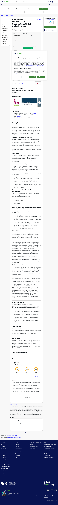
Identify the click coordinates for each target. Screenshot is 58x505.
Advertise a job (18, 459)
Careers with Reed (47, 455)
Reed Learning (47, 450)
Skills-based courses (4, 468)
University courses (39, 12)
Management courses (11, 437)
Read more (27, 38)
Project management (9, 15)
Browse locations (18, 453)
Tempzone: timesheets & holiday (50, 444)
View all (26, 432)
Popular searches (18, 451)
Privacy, (50, 495)
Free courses (47, 12)
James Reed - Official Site (49, 457)
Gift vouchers (3, 459)
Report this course (13, 404)
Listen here (11, 494)
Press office (32, 450)
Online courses (21, 12)
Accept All (41, 76)
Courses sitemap (4, 475)
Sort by (38, 376)
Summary (4, 19)
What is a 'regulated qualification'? (19, 426)
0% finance (3, 461)
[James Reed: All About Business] (4, 492)
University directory (4, 462)
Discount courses (12, 12)
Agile (18, 435)
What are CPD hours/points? (18, 423)
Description (4, 32)
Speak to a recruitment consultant (50, 462)
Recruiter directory (18, 448)
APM (16, 435)
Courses (17, 1)
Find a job (17, 446)
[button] (31, 48)
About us (31, 444)
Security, (47, 495)
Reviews (4, 43)
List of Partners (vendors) (19, 73)
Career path (4, 39)
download (34, 113)
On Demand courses (29, 12)
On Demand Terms (4, 472)
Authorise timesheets (48, 446)
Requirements (5, 37)
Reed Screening (47, 453)
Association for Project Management (23, 83)
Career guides (3, 470)
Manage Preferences (40, 495)
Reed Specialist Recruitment (49, 448)
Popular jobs (17, 450)
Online (2, 15)
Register (50, 1)
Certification (5, 23)
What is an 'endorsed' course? (18, 429)
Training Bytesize (50, 19)
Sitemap (16, 461)
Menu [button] (2, 4)
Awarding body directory (5, 464)
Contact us (3, 446)
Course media (5, 28)
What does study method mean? (19, 420)
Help (1, 444)
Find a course (10, 9)
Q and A (4, 41)
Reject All (33, 76)
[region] (29, 65)
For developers (32, 448)
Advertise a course (4, 473)
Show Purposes (17, 76)
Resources (4, 30)
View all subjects (4, 450)
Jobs (12, 1)
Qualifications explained (5, 466)
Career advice (25, 1)
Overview (4, 21)
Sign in (55, 1)
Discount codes (3, 457)
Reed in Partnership (48, 451)
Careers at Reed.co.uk (34, 446)
